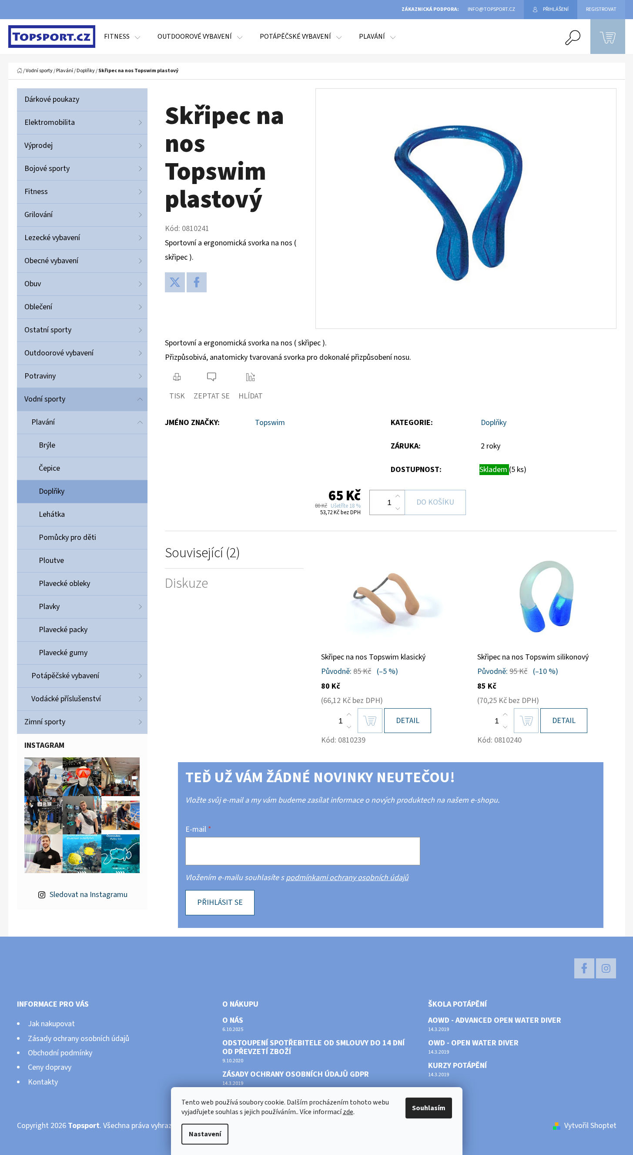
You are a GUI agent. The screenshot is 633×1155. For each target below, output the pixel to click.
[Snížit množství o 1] (397, 508)
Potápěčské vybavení (65, 675)
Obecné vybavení (51, 260)
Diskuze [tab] (186, 583)
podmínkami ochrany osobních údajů (347, 877)
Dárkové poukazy (51, 99)
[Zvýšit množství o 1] (397, 496)
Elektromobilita (49, 122)
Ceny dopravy (49, 1067)
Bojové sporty (47, 168)
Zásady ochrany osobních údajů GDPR (295, 1074)
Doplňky (51, 491)
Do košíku (435, 502)
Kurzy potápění (457, 1065)
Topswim (270, 422)
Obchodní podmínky (60, 1053)
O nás (232, 1020)
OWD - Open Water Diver (473, 1043)
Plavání (43, 422)
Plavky (49, 606)
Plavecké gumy (63, 652)
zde (348, 1112)
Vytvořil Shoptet (590, 1125)
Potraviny (40, 376)
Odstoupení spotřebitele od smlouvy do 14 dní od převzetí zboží (313, 1047)
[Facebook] (197, 282)
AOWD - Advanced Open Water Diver (494, 1020)
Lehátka (52, 514)
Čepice (49, 468)
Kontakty (43, 1082)
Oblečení (38, 306)
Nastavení (205, 1134)
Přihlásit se (220, 902)
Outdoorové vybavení (59, 353)
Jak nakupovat (51, 1023)
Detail (407, 720)
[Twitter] (175, 282)
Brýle (47, 445)
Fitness (36, 191)
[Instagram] (606, 968)
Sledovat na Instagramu (88, 894)
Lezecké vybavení (52, 237)
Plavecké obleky (64, 583)
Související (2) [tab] (202, 553)
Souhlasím (428, 1108)
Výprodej (38, 145)
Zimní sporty (44, 721)
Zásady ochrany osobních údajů (78, 1038)
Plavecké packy (63, 629)
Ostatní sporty (47, 330)
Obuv (32, 283)
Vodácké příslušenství (66, 698)
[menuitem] (122, 36)
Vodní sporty (44, 399)
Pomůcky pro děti (67, 537)
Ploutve (51, 560)
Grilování (38, 214)
